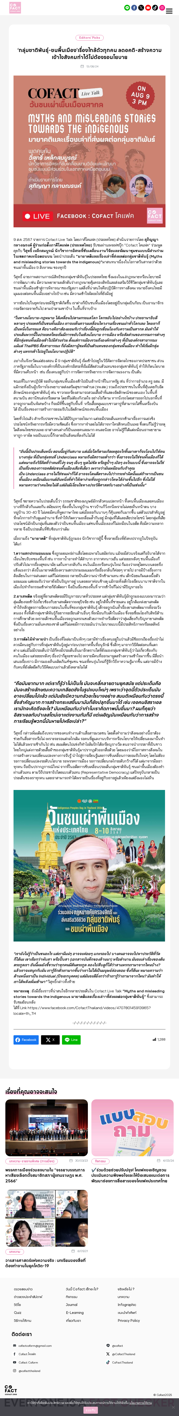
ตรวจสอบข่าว (23, 1289)
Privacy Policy (129, 1320)
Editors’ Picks (89, 37)
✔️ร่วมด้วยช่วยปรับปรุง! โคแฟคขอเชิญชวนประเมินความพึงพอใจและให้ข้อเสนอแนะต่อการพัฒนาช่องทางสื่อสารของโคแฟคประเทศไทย (130, 1175)
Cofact (11, 1390)
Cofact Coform (148, 8)
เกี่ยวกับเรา (73, 1320)
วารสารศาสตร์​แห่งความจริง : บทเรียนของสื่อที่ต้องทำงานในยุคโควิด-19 (45, 1263)
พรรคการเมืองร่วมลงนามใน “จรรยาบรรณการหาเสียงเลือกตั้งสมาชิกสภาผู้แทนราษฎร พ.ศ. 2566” (45, 1175)
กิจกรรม (100, 1161)
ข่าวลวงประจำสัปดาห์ (28, 1297)
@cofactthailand (162, 8)
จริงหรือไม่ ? (126, 1289)
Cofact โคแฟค (134, 8)
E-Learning (75, 1313)
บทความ (14, 1251)
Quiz (17, 1313)
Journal (71, 1305)
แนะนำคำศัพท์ (127, 1313)
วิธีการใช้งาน (22, 1320)
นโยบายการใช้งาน (140, 1402)
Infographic (127, 1305)
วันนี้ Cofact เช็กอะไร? (82, 1289)
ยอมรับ (90, 1410)
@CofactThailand (141, 8)
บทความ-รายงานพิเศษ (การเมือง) (31, 1161)
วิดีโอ (17, 1305)
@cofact (127, 8)
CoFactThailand (155, 8)
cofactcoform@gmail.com (35, 1345)
